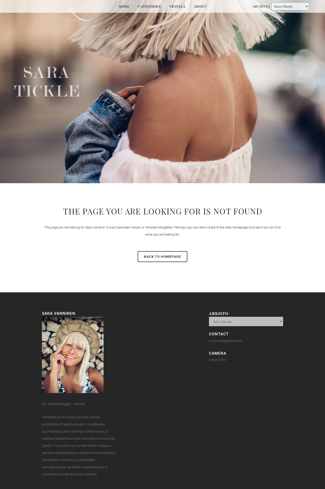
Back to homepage (162, 256)
